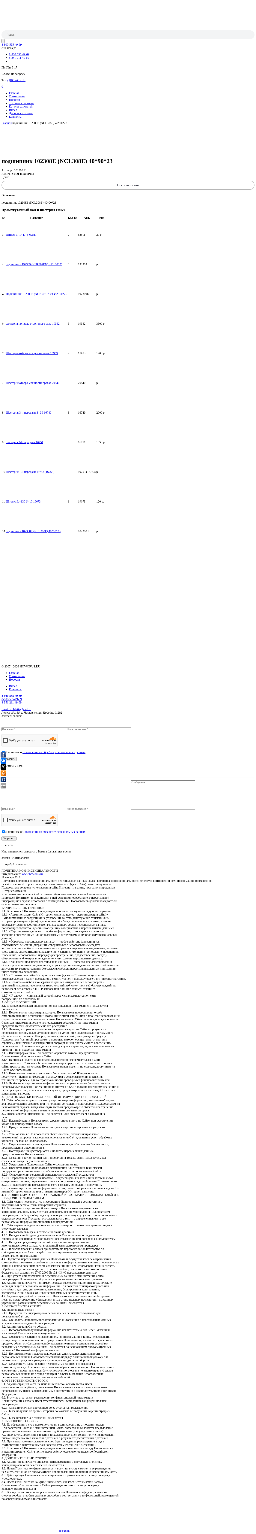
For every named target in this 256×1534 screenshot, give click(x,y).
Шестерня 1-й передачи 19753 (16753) (30, 471)
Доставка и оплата (21, 113)
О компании (17, 96)
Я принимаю (45, 752)
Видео (13, 109)
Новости (14, 99)
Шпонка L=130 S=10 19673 (23, 501)
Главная (14, 93)
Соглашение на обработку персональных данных (53, 752)
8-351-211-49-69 (19, 57)
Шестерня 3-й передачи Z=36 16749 (28, 412)
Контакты (15, 116)
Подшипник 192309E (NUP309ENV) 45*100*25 (36, 294)
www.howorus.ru (32, 874)
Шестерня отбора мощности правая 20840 (32, 382)
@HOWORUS (16, 80)
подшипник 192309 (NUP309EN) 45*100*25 (34, 264)
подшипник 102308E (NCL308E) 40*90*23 (33, 531)
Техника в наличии (21, 103)
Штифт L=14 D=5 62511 (21, 234)
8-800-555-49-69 (11, 44)
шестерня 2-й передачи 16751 (24, 442)
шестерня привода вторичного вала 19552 (33, 323)
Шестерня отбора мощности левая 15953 (32, 353)
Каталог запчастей (21, 106)
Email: (16, 709)
